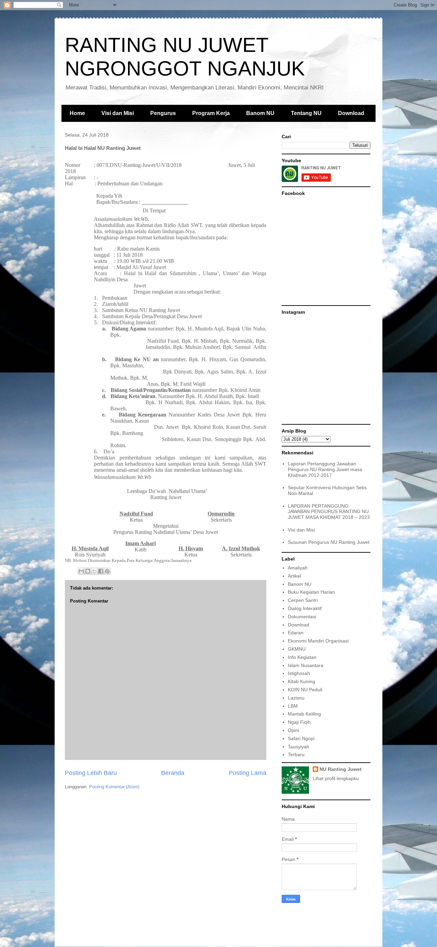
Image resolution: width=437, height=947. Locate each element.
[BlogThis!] (87, 571)
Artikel (294, 576)
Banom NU (260, 113)
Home (77, 113)
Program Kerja (211, 113)
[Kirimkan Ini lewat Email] (81, 571)
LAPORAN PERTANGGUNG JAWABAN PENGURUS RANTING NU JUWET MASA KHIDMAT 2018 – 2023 (329, 511)
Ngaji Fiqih (299, 722)
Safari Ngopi (301, 738)
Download (351, 113)
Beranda (172, 772)
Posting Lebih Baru (91, 772)
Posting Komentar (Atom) (114, 786)
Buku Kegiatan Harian (311, 592)
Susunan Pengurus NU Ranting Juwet (328, 542)
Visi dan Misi (117, 113)
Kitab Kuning (301, 681)
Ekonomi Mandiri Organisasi (318, 641)
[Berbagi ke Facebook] (100, 571)
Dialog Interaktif (305, 608)
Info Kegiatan (302, 657)
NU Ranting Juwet (341, 769)
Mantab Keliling (304, 714)
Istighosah (299, 673)
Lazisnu (296, 698)
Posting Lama (247, 772)
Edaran (296, 632)
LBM (293, 706)
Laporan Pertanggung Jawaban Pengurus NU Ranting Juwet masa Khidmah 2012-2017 (325, 469)
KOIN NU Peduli (305, 689)
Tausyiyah (298, 746)
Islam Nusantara (305, 665)
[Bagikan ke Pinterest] (107, 571)
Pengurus (163, 113)
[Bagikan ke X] (94, 571)
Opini (293, 730)
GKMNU (297, 649)
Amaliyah (298, 567)
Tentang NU (306, 113)
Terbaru (296, 754)
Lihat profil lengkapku (336, 778)
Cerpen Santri (303, 600)
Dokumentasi (302, 616)
